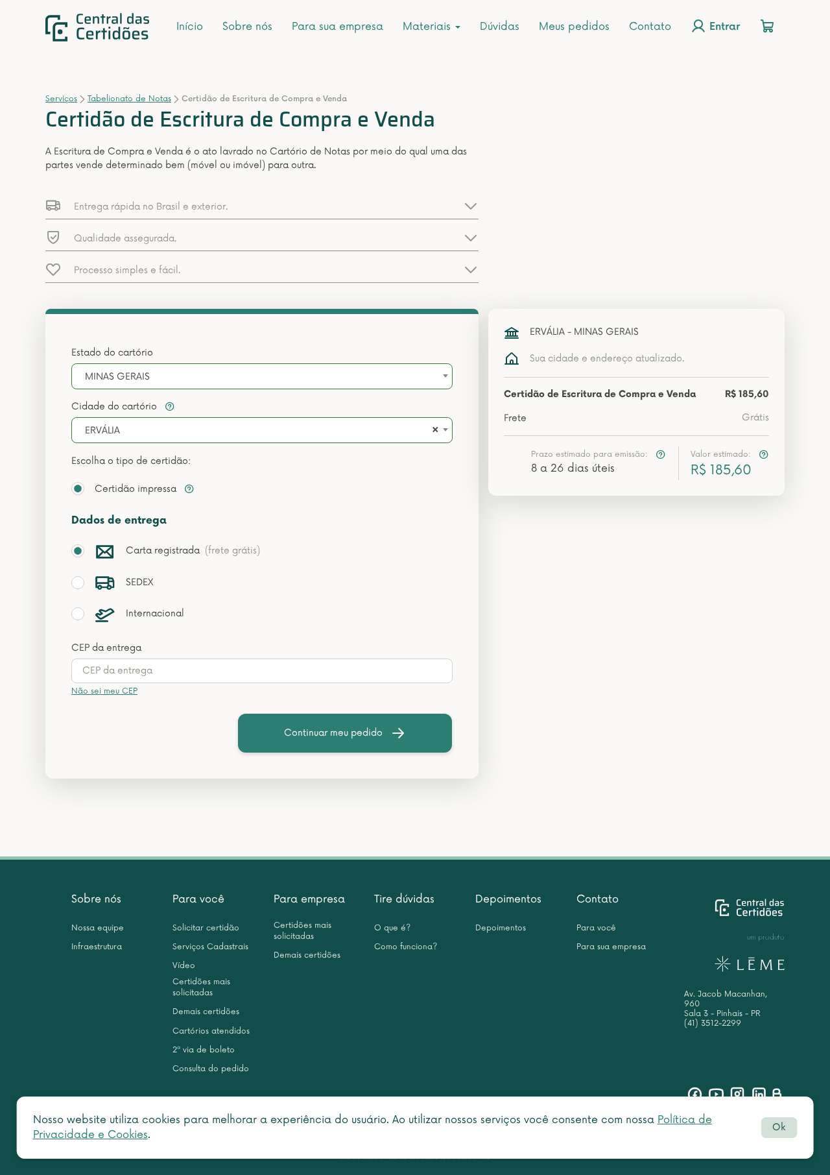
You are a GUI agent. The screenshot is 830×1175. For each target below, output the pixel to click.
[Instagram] (737, 1094)
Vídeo (183, 966)
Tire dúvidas (404, 899)
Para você (198, 899)
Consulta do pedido (210, 1069)
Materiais (428, 26)
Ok (778, 1127)
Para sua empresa (337, 26)
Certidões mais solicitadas (201, 987)
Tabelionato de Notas (129, 99)
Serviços (61, 99)
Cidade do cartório (115, 406)
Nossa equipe (97, 928)
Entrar (723, 27)
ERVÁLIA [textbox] (102, 430)
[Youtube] (716, 1094)
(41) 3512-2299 (712, 1023)
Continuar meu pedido (333, 732)
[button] (262, 205)
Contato (650, 26)
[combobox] (262, 376)
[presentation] (262, 671)
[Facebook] (695, 1094)
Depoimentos (508, 899)
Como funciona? (405, 947)
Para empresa (309, 899)
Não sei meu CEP (104, 691)
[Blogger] (776, 1094)
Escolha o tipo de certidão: (131, 460)
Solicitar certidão (205, 928)
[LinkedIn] (759, 1094)
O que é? (392, 928)
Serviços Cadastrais (210, 947)
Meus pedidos (574, 26)
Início (189, 26)
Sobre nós (247, 26)
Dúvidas (499, 26)
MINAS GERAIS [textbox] (117, 376)
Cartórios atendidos (211, 1031)
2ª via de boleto (203, 1050)
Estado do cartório (112, 352)
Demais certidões (205, 1012)
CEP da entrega (106, 647)
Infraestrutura (96, 947)
